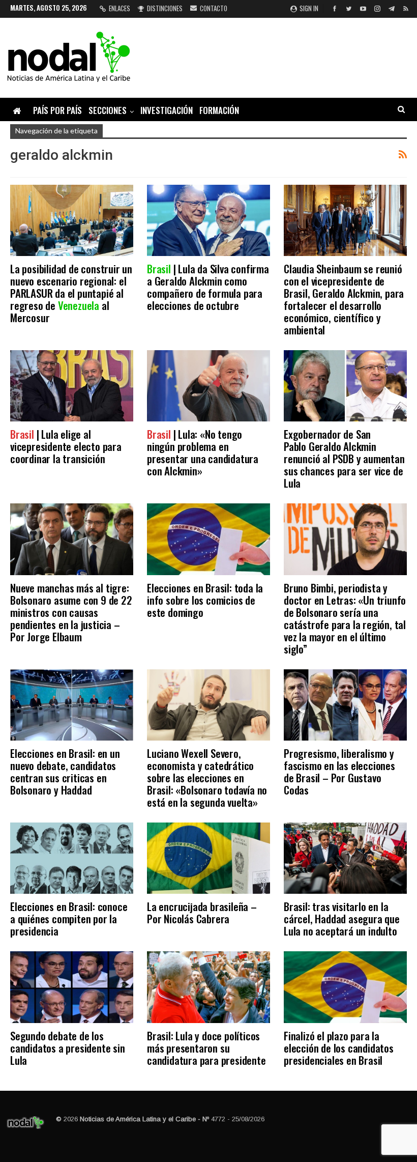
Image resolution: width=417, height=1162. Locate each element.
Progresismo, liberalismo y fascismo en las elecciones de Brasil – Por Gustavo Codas (339, 771)
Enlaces (119, 8)
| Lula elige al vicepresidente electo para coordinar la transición (66, 446)
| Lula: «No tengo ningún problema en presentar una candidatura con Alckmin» (202, 452)
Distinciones (165, 8)
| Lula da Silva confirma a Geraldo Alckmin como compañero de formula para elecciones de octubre (208, 287)
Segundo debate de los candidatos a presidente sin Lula (67, 1048)
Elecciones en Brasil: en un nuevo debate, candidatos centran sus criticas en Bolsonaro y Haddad (65, 771)
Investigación (166, 110)
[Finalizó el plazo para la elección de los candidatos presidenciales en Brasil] (345, 987)
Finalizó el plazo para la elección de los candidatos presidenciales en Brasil (339, 1048)
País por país (57, 110)
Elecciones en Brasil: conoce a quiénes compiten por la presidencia (68, 918)
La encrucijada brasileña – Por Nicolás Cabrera (202, 912)
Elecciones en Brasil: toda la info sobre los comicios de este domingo (205, 600)
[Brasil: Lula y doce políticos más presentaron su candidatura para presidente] (208, 987)
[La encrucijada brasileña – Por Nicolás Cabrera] (208, 858)
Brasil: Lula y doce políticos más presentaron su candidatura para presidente (206, 1048)
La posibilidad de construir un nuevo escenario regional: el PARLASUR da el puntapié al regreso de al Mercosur (71, 293)
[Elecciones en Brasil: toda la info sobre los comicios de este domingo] (208, 539)
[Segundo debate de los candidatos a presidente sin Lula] (71, 987)
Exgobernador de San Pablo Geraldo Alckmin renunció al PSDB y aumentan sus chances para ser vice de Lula (344, 458)
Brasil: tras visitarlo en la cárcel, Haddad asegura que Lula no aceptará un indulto (342, 918)
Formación (219, 110)
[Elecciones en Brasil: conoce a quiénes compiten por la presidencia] (71, 858)
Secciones (107, 110)
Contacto (213, 8)
